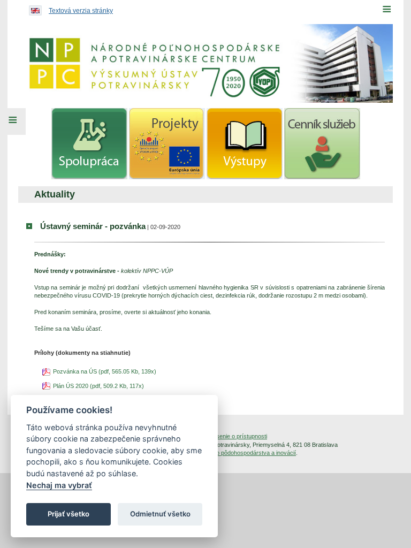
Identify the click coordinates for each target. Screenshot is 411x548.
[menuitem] (89, 143)
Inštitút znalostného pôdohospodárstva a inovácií (232, 453)
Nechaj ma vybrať (59, 485)
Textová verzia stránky (81, 10)
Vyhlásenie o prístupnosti (234, 436)
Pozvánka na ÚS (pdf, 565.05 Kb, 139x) (104, 371)
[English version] (33, 8)
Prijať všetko (68, 513)
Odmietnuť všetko (160, 513)
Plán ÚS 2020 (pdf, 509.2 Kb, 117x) (98, 386)
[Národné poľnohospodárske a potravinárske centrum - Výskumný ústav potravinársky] (205, 63)
